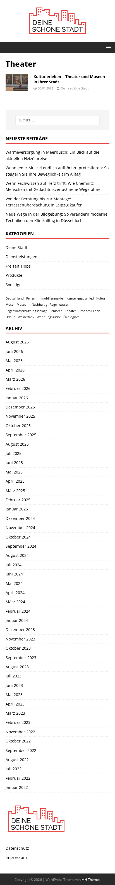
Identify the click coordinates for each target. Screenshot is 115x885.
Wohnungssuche (49, 317)
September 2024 (21, 546)
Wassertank (26, 317)
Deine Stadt (16, 247)
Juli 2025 (13, 453)
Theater (70, 311)
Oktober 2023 (18, 648)
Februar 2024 (18, 611)
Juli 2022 (13, 768)
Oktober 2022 (18, 741)
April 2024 (15, 592)
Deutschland (15, 298)
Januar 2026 (17, 397)
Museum (23, 304)
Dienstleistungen (21, 256)
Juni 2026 (14, 351)
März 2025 (15, 490)
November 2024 (20, 527)
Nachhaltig (39, 304)
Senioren (56, 311)
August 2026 (17, 342)
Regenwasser (59, 304)
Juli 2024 (13, 564)
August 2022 (17, 759)
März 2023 (15, 713)
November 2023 (20, 639)
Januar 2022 (17, 787)
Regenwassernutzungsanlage (26, 311)
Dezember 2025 (20, 407)
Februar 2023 (18, 722)
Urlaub (10, 317)
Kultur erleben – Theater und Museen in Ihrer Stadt (69, 79)
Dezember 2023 (20, 629)
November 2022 (20, 731)
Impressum (16, 857)
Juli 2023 (13, 676)
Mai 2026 (14, 360)
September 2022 (21, 750)
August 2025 (17, 444)
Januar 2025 (17, 509)
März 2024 (15, 601)
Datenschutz (17, 848)
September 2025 (21, 434)
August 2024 (17, 555)
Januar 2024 (17, 620)
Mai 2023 (14, 694)
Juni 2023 (14, 685)
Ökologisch (71, 317)
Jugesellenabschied (80, 298)
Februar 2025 (18, 499)
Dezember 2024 (20, 518)
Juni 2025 (14, 462)
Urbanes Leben (89, 311)
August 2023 (17, 666)
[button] (107, 47)
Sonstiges (14, 284)
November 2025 (20, 416)
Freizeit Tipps (18, 266)
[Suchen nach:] (57, 120)
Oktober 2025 (18, 425)
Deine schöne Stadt (75, 88)
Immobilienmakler (51, 298)
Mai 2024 (14, 583)
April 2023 (15, 704)
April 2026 (15, 370)
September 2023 (21, 657)
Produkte (14, 275)
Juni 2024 (14, 574)
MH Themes (91, 879)
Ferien (30, 298)
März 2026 (15, 379)
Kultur (100, 298)
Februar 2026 (18, 388)
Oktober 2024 (18, 537)
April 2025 (15, 481)
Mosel (10, 304)
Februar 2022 (18, 778)
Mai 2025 (14, 472)
